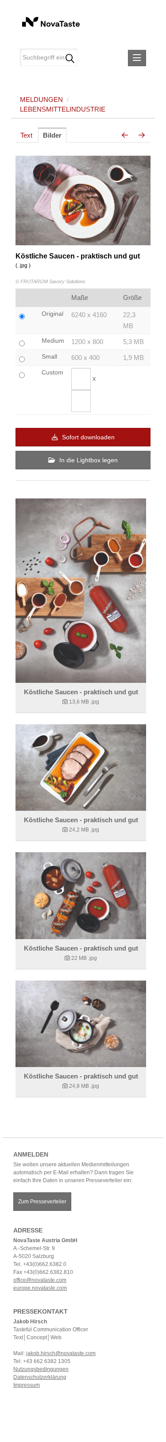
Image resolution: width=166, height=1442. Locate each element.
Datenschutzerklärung (39, 1377)
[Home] (47, 21)
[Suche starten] (69, 57)
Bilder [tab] (52, 135)
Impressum (26, 1385)
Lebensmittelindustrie (62, 109)
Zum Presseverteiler (42, 1202)
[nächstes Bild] (142, 135)
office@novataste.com (39, 1280)
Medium (53, 340)
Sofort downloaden (87, 437)
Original (52, 313)
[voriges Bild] (125, 135)
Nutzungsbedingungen (41, 1369)
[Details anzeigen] (80, 590)
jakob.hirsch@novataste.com (61, 1353)
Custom (52, 372)
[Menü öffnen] (137, 58)
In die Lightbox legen (88, 460)
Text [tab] (26, 135)
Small (49, 356)
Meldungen (41, 99)
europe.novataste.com (40, 1288)
